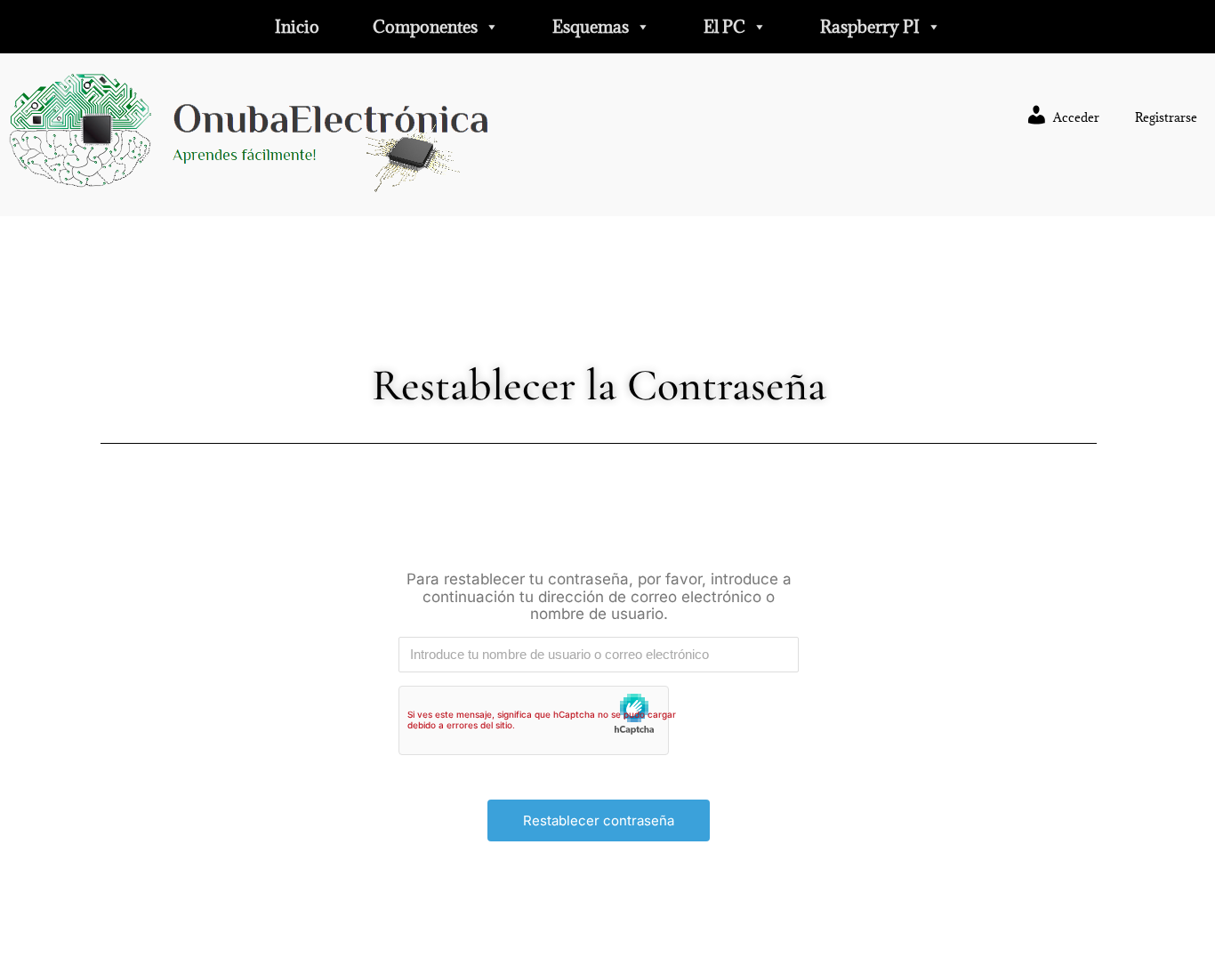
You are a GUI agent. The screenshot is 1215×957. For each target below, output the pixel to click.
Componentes (425, 26)
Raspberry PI (870, 26)
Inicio (297, 26)
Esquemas (590, 26)
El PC (724, 26)
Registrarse (1166, 117)
